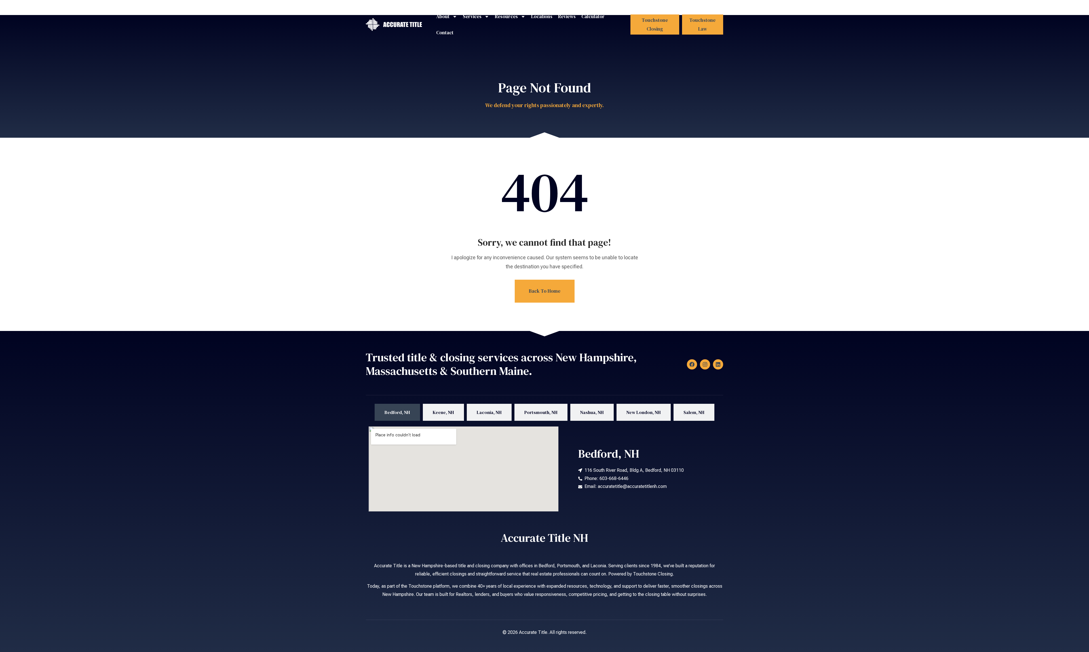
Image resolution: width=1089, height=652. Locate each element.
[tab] (397, 412)
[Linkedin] (718, 364)
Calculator (593, 16)
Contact (444, 32)
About (442, 16)
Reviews (567, 16)
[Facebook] (692, 364)
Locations (541, 16)
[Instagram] (705, 364)
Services (472, 16)
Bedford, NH (608, 453)
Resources (506, 16)
